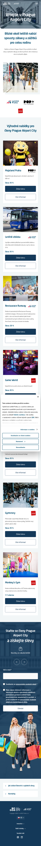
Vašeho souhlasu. (19, 414)
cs (21, 818)
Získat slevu (20, 189)
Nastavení (19, 441)
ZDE (33, 417)
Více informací (20, 197)
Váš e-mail (7, 670)
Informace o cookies (27, 429)
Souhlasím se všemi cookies (20, 435)
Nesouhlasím (20, 447)
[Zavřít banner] (38, 396)
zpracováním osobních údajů (26, 684)
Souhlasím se (21, 684)
